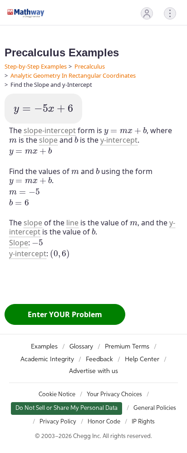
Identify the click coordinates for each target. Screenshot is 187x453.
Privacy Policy (57, 422)
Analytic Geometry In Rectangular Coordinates (73, 75)
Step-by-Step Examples (36, 66)
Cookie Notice (57, 395)
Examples (44, 346)
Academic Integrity (47, 359)
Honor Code (104, 422)
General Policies (154, 408)
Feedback (99, 359)
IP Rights (143, 422)
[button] (147, 13)
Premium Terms (127, 346)
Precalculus (89, 66)
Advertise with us (93, 371)
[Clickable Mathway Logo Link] (25, 13)
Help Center (142, 359)
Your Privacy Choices (114, 395)
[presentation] (43, 109)
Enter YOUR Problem (65, 314)
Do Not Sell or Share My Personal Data (66, 408)
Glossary (81, 346)
